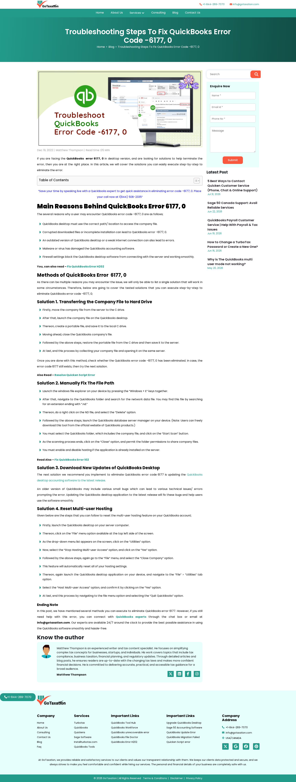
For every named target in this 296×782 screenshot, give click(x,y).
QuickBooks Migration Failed (183, 737)
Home (100, 13)
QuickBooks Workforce (124, 727)
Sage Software (82, 737)
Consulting (158, 13)
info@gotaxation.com (245, 4)
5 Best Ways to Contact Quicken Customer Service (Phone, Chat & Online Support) (232, 185)
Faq (39, 746)
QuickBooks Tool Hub (123, 723)
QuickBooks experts (131, 617)
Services (135, 13)
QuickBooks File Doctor (124, 737)
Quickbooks (81, 727)
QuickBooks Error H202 (124, 742)
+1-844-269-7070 (213, 4)
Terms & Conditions (155, 778)
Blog (175, 13)
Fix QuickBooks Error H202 (85, 266)
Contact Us (192, 13)
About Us (117, 13)
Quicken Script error (178, 742)
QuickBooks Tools (84, 746)
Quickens (79, 732)
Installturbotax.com (85, 742)
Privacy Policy (194, 778)
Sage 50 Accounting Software (184, 727)
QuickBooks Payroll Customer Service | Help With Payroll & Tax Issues (232, 225)
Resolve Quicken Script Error (74, 375)
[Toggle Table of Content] (195, 181)
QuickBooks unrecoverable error (130, 732)
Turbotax (79, 723)
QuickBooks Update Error (181, 732)
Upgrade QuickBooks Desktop (183, 723)
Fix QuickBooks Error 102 (71, 460)
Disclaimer (176, 778)
